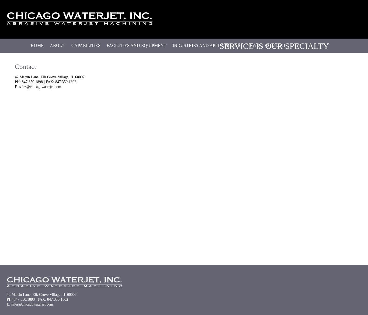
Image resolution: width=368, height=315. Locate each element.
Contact (275, 45)
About (57, 45)
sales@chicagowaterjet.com (40, 87)
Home (37, 45)
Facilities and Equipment (136, 45)
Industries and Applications (206, 45)
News (253, 45)
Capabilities (85, 45)
